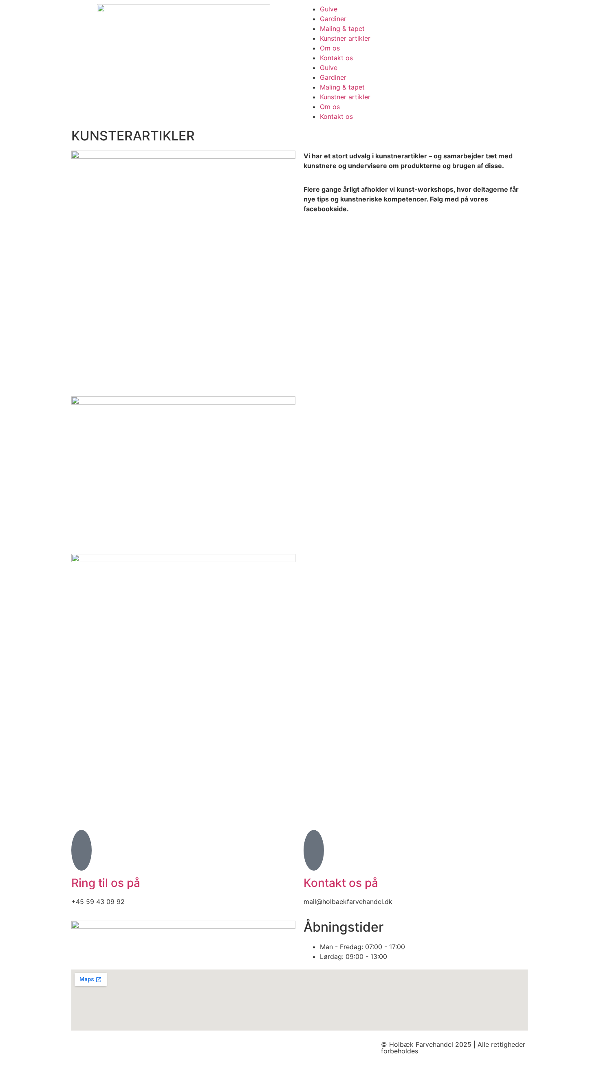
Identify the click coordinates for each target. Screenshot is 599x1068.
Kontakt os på (341, 883)
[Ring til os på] (81, 850)
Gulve (328, 9)
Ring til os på (105, 883)
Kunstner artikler (345, 38)
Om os (330, 48)
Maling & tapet (342, 28)
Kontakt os (336, 58)
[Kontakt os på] (314, 850)
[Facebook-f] (81, 1051)
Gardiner (333, 19)
